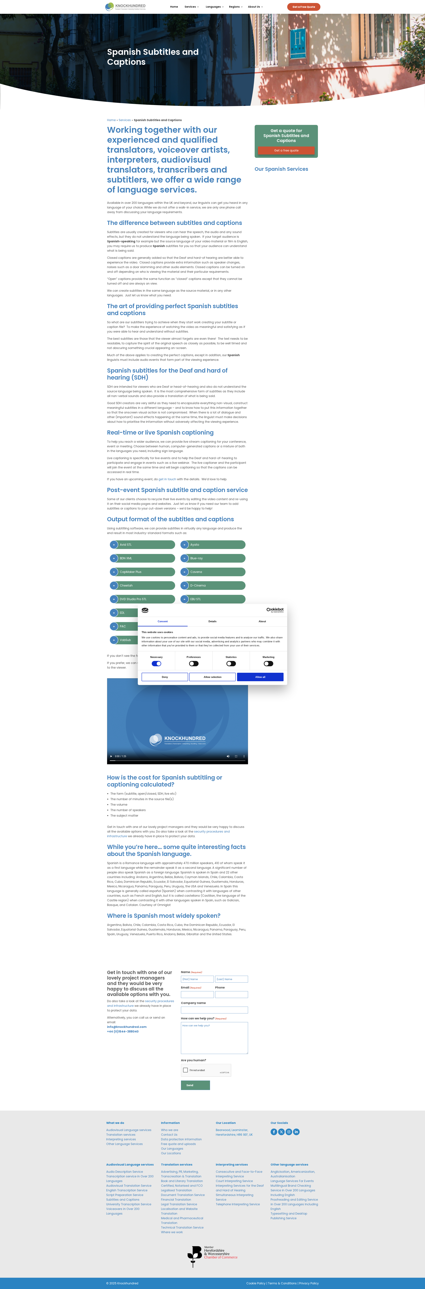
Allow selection (212, 677)
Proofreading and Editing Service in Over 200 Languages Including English (294, 1204)
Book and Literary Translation (182, 1181)
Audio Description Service (124, 1172)
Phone (220, 988)
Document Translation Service (183, 1195)
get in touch (167, 479)
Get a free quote (286, 150)
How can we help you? (204, 1018)
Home (111, 120)
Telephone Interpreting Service (238, 1204)
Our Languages (172, 1149)
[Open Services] (199, 7)
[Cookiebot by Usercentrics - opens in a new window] (269, 610)
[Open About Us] (263, 7)
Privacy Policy (309, 1283)
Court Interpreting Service (234, 1181)
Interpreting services (121, 1139)
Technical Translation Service (182, 1228)
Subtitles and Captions (122, 1200)
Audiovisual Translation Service (128, 1186)
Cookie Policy (255, 1283)
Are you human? (193, 1060)
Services (125, 120)
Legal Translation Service (179, 1204)
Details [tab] (213, 621)
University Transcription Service (128, 1204)
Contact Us (169, 1135)
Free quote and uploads (178, 1144)
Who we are (169, 1130)
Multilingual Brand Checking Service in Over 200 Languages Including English (293, 1190)
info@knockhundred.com (127, 1027)
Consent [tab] (163, 621)
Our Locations (171, 1153)
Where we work (172, 1232)
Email (191, 988)
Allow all (260, 677)
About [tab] (262, 621)
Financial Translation (176, 1200)
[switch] (194, 663)
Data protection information (181, 1139)
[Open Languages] (224, 7)
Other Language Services (124, 1144)
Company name (193, 1003)
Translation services (120, 1135)
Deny (165, 677)
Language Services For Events (292, 1181)
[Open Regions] (243, 7)
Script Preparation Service (124, 1195)
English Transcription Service (126, 1190)
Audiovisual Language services (128, 1130)
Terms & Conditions (282, 1283)
